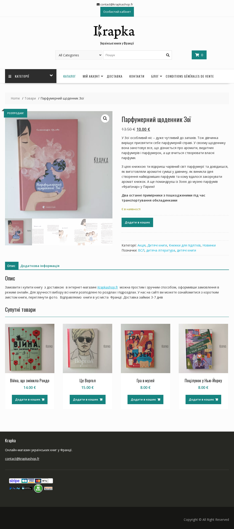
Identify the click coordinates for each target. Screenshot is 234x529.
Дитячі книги (157, 245)
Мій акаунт (91, 76)
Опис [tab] (11, 266)
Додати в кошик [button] (27, 399)
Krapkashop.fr (107, 287)
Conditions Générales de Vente (190, 76)
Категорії (22, 76)
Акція (142, 245)
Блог (155, 76)
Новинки (209, 245)
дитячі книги (186, 250)
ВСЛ (141, 250)
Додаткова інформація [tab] (39, 266)
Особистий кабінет (117, 12)
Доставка (114, 76)
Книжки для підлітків (185, 245)
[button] (105, 118)
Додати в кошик (137, 222)
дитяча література (160, 250)
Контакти (136, 76)
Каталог (69, 76)
